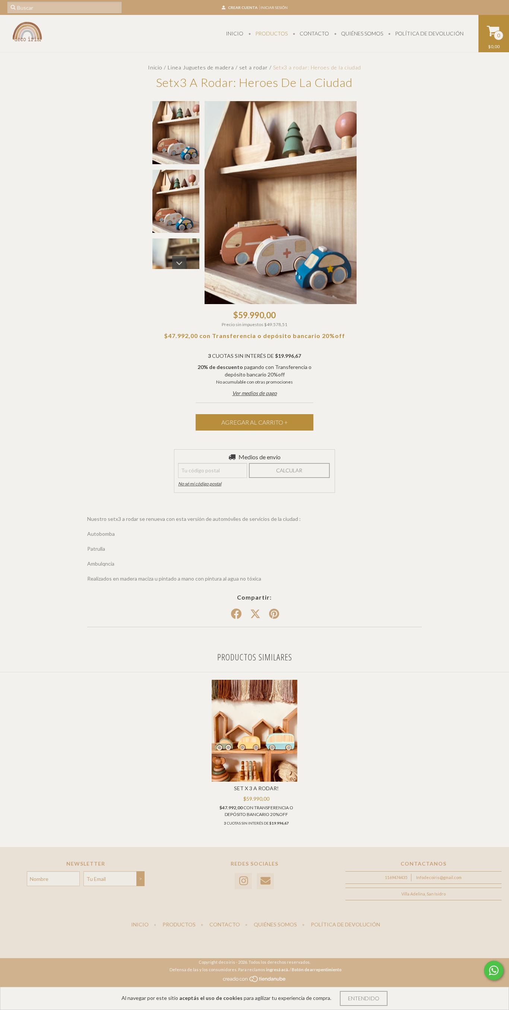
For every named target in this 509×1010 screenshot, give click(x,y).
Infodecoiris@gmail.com (439, 877)
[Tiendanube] (254, 981)
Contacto (313, 33)
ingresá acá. (277, 969)
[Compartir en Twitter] (255, 614)
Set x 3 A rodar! (256, 788)
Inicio (234, 33)
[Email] (265, 881)
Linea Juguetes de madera (201, 67)
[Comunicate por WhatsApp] (493, 970)
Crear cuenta (242, 7)
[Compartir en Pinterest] (274, 614)
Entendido (363, 998)
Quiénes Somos (361, 33)
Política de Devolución (429, 33)
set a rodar (253, 67)
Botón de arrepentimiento (317, 969)
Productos (271, 33)
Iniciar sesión (274, 7)
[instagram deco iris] (243, 881)
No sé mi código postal (199, 484)
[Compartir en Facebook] (236, 614)
